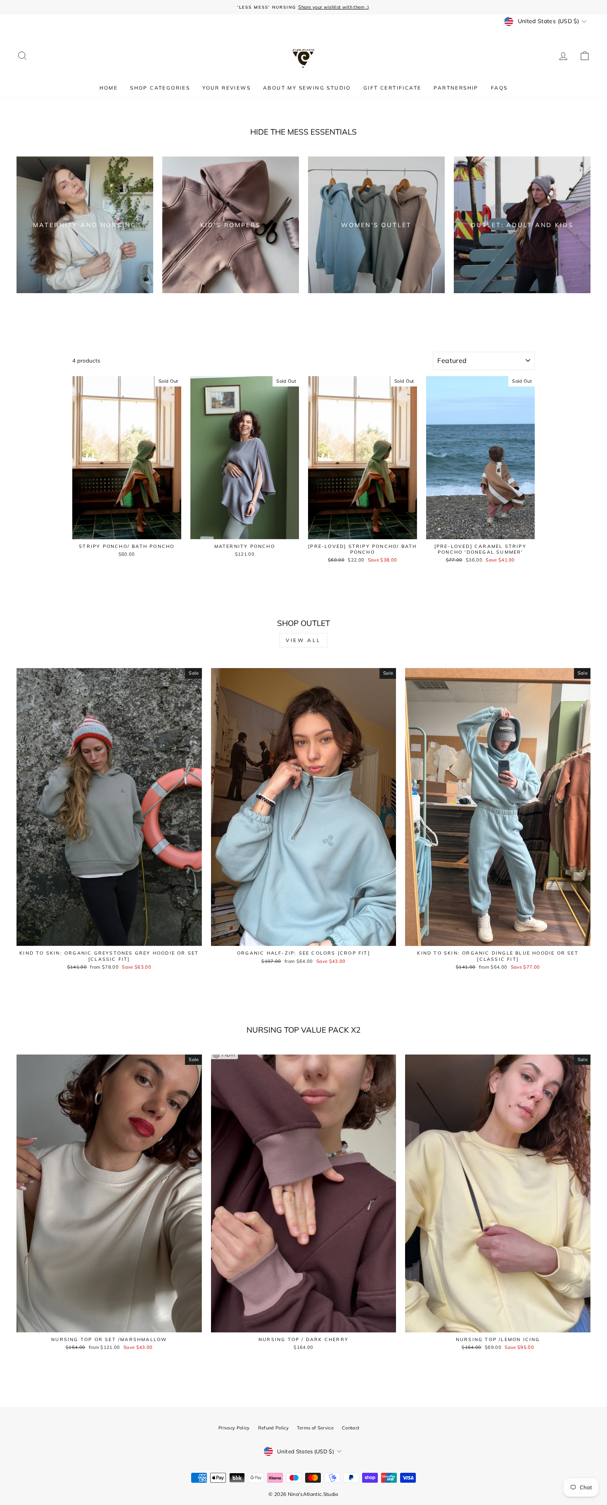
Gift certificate (392, 88)
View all (303, 640)
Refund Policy (273, 1428)
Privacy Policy (234, 1428)
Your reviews (226, 88)
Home (109, 88)
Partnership (456, 88)
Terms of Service (315, 1428)
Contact (350, 1428)
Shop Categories (160, 88)
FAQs (499, 88)
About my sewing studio (307, 88)
